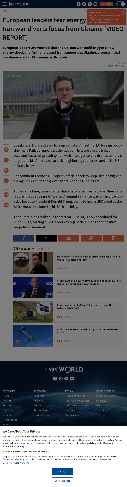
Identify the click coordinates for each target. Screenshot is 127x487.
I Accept (62, 471)
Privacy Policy (17, 446)
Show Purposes (62, 480)
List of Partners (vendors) (16, 462)
